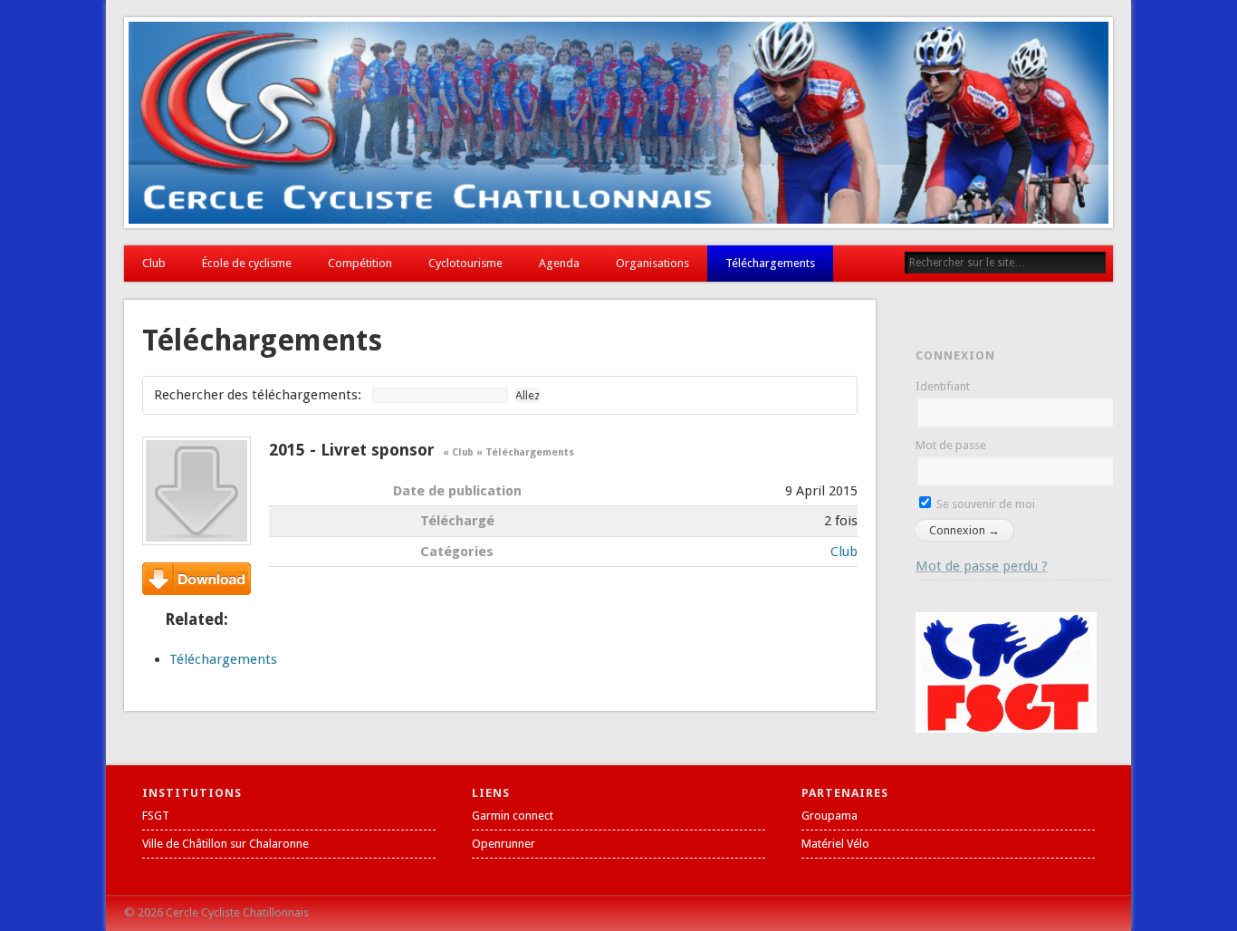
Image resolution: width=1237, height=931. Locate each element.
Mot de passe (951, 445)
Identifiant (943, 386)
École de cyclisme (247, 263)
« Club (458, 452)
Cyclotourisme (465, 263)
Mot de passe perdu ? (982, 566)
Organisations (652, 263)
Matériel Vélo (835, 843)
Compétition (360, 263)
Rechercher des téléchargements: (257, 395)
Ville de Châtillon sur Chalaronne (225, 843)
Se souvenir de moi (984, 504)
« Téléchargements (524, 452)
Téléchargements (770, 263)
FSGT (155, 815)
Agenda (559, 263)
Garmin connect (512, 815)
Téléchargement (196, 578)
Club (154, 263)
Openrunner (503, 843)
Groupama (829, 815)
